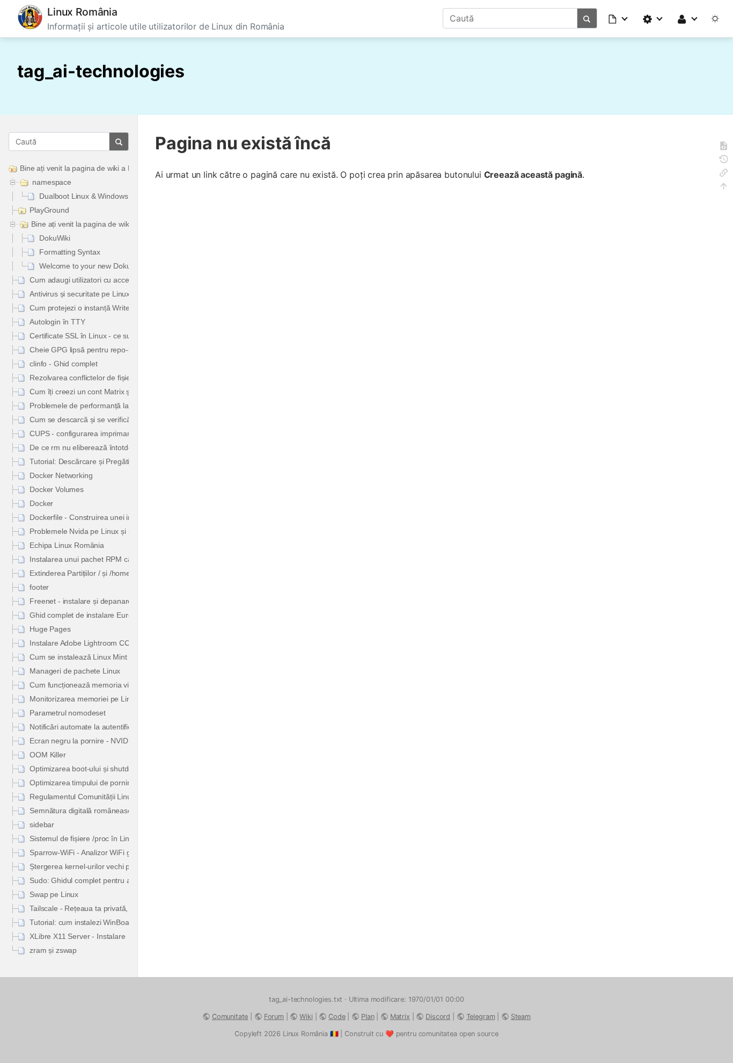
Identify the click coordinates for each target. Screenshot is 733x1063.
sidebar (42, 824)
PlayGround (49, 210)
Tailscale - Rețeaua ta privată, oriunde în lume (105, 908)
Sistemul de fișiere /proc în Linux (83, 838)
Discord (438, 1017)
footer (39, 587)
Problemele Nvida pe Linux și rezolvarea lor (101, 531)
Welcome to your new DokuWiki (91, 266)
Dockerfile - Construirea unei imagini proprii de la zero (119, 517)
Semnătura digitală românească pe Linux (98, 810)
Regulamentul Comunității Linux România (98, 796)
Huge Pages (50, 629)
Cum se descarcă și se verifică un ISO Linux (102, 419)
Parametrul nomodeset (68, 712)
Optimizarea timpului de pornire (82, 782)
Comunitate (230, 1017)
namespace (51, 182)
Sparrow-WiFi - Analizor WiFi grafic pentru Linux (109, 852)
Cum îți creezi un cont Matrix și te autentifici (101, 391)
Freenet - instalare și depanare (81, 601)
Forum (274, 1017)
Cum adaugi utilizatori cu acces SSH (89, 280)
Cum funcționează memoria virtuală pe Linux (104, 685)
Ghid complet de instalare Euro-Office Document (110, 615)
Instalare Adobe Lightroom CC (80, 643)
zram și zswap (53, 950)
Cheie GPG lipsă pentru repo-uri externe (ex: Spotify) (118, 349)
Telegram (480, 1017)
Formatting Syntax (69, 252)
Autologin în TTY (57, 321)
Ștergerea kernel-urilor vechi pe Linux (92, 866)
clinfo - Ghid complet (64, 363)
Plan (367, 1017)
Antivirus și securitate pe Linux (80, 294)
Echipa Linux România (67, 545)
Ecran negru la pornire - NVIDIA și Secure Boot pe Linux (122, 740)
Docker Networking (61, 475)
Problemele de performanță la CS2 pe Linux (102, 405)
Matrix (400, 1017)
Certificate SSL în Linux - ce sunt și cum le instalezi (113, 335)
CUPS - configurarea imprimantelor (88, 433)
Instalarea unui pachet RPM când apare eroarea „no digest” (129, 559)
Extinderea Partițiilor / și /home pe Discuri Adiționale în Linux (129, 573)
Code (336, 1017)
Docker (41, 503)
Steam (521, 1017)
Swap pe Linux (54, 894)
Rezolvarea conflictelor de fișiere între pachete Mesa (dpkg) (128, 377)
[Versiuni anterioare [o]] (724, 161)
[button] (618, 18)
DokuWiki (54, 238)
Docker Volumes (57, 489)
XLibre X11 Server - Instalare (77, 936)
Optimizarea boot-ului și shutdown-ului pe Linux (108, 768)
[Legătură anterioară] (724, 174)
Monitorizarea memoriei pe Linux (84, 699)
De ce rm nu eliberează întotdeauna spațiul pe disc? (116, 447)
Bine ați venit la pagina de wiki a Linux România (98, 168)
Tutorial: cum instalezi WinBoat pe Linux (96, 922)
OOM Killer (47, 754)
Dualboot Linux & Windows (83, 196)
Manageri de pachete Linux (75, 671)
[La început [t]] (724, 187)
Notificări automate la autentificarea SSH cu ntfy (108, 726)
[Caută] (587, 18)
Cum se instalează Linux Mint (78, 657)
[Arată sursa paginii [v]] (724, 147)
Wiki (305, 1017)
